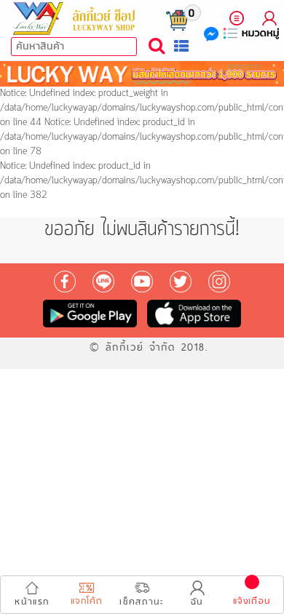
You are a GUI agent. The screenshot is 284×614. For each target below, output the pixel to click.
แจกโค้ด (87, 601)
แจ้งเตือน (252, 601)
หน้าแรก (32, 602)
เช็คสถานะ (141, 602)
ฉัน (197, 602)
